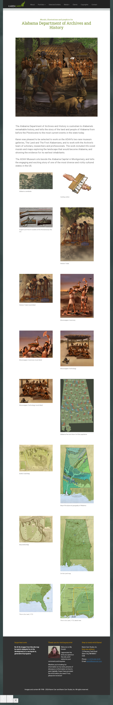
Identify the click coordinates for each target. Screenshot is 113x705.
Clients (75, 5)
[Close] (15, 700)
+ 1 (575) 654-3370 (93, 659)
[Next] (10, 699)
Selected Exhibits (55, 5)
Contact (94, 5)
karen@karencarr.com (94, 661)
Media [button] (66, 5)
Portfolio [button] (41, 5)
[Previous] (3, 699)
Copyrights (84, 5)
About (32, 5)
